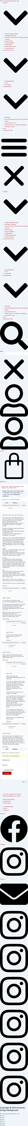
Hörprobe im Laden (10, 126)
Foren (6, 83)
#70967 (24, 663)
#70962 (24, 588)
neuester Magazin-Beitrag (11, 33)
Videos (6, 121)
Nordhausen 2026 (8, 130)
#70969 (24, 723)
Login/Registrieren (9, 81)
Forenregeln (8, 84)
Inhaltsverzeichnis (9, 48)
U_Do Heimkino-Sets (10, 123)
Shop (4, 128)
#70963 (24, 642)
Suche (1, 351)
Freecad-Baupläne (9, 43)
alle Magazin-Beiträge (10, 35)
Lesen (4, 656)
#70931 (24, 505)
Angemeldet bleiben (9, 770)
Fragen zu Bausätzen (14, 486)
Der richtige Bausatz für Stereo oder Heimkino (16, 119)
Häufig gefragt (8, 44)
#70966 (24, 622)
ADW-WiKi (7, 117)
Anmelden (7, 773)
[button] (14, 162)
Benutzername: (6, 760)
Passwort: (4, 765)
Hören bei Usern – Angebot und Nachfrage (16, 124)
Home (3, 486)
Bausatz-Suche (9, 41)
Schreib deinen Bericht (10, 46)
